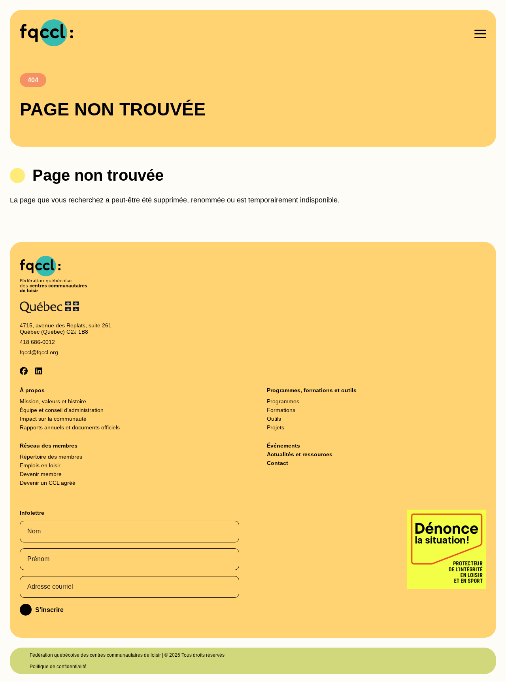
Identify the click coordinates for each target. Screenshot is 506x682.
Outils (274, 419)
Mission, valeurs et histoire (53, 401)
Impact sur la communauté (53, 419)
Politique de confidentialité (58, 666)
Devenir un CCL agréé (48, 483)
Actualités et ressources (299, 454)
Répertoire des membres (51, 456)
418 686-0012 (37, 342)
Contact (277, 463)
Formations (281, 410)
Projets (275, 427)
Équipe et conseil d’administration (62, 410)
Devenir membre (41, 474)
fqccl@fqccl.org (39, 352)
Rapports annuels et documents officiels (70, 427)
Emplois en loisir (40, 465)
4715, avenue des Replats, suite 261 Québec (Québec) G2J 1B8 (65, 328)
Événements (283, 445)
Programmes (283, 401)
